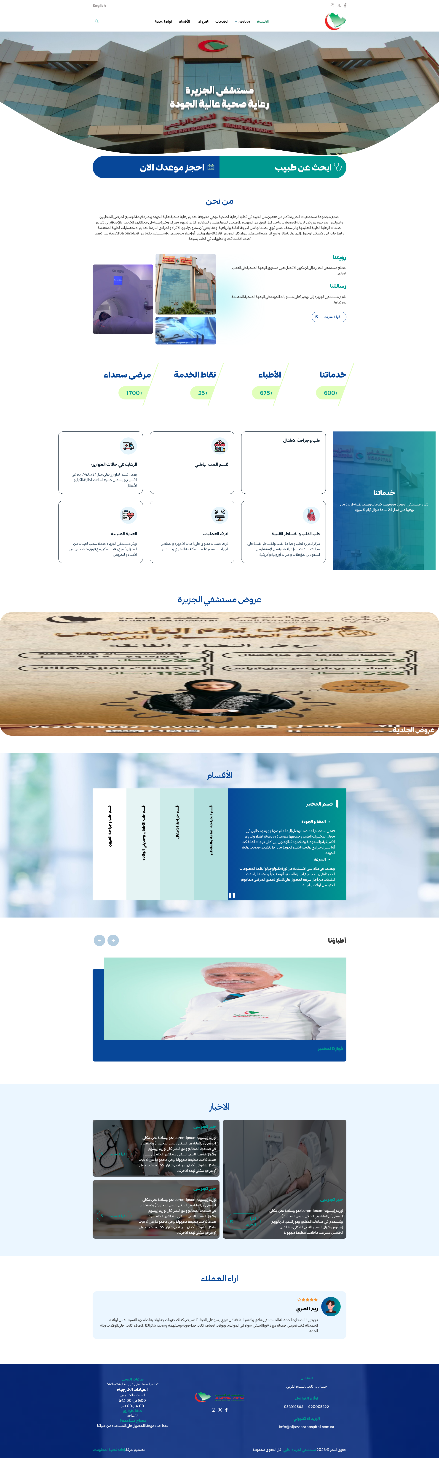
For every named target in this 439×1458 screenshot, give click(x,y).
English (99, 5)
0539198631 (294, 1406)
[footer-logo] (219, 1397)
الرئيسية (263, 21)
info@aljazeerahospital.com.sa (306, 1426)
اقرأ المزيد (333, 317)
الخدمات (221, 21)
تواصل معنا (163, 21)
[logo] (334, 21)
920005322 (318, 1406)
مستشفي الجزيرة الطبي (299, 1449)
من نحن (244, 21)
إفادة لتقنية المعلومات (109, 1449)
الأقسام (184, 21)
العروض (203, 21)
